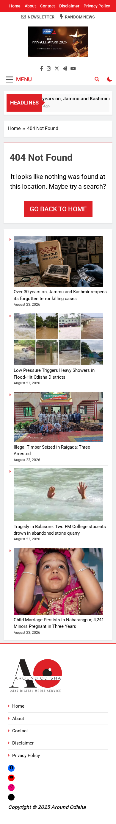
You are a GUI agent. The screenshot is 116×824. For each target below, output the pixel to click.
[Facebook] (11, 768)
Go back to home (58, 209)
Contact (47, 6)
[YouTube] (11, 777)
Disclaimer (69, 6)
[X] (11, 797)
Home (15, 6)
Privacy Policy (97, 6)
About (30, 6)
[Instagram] (11, 787)
